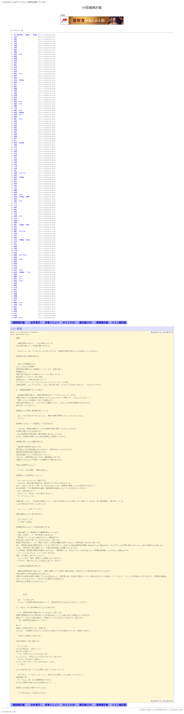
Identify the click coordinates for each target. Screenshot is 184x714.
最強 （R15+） (19, 278)
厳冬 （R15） (18, 119)
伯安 (15, 188)
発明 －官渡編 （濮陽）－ (23, 196)
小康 (15, 250)
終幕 (15, 315)
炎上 (15, 140)
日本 (15, 218)
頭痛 (15, 129)
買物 (15, 52)
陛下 (15, 300)
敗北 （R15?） (19, 270)
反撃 (15, 298)
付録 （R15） (18, 317)
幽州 (15, 99)
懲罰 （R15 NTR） (20, 231)
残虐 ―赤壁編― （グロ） (23, 272)
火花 (15, 287)
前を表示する (156, 332)
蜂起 (15, 82)
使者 (15, 253)
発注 (15, 235)
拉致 (15, 37)
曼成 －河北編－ (19, 177)
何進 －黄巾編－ (19, 80)
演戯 (15, 274)
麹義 (15, 190)
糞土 (15, 65)
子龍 (15, 108)
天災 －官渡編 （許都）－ (23, 240)
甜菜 (15, 248)
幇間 (15, 41)
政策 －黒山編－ (19, 142)
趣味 (15, 199)
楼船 (15, 309)
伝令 (15, 147)
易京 (15, 181)
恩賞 (15, 155)
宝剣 (15, 71)
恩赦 (15, 76)
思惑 (15, 263)
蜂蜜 (15, 246)
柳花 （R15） (18, 101)
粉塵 (15, 294)
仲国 (15, 162)
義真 (15, 86)
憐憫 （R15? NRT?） (21, 255)
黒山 (15, 171)
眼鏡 (15, 220)
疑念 (15, 289)
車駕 (15, 145)
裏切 (15, 227)
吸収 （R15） (18, 201)
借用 (15, 121)
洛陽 (15, 136)
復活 (15, 127)
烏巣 (15, 257)
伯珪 (15, 69)
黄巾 (15, 84)
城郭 (15, 39)
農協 (15, 56)
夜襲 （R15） (18, 216)
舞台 (15, 307)
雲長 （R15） (18, 73)
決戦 (15, 47)
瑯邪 (15, 183)
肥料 (15, 63)
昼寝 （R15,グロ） (20, 173)
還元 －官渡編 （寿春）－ (23, 224)
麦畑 (15, 78)
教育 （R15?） (19, 194)
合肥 (15, 268)
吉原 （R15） (18, 114)
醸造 (15, 50)
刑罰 (15, 91)
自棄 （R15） (18, 304)
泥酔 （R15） (18, 110)
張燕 (15, 175)
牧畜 (15, 192)
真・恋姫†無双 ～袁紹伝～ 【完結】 (26, 34)
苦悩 (15, 168)
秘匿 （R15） (18, 104)
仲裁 (15, 60)
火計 (15, 313)
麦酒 (15, 160)
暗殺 (15, 285)
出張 (15, 214)
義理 (15, 261)
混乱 (15, 132)
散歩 (15, 229)
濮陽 (15, 222)
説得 (15, 97)
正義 (15, 233)
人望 (15, 149)
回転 (15, 209)
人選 (15, 166)
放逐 (15, 237)
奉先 (15, 158)
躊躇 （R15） (18, 276)
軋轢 (15, 58)
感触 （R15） (18, 302)
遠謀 (15, 283)
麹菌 (15, 106)
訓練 (15, 45)
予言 (15, 203)
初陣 (15, 93)
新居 (15, 151)
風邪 (15, 212)
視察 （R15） (18, 54)
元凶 (15, 123)
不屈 (15, 153)
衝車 (15, 207)
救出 (15, 138)
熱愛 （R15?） (19, 259)
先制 (15, 266)
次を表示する (168, 332)
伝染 (15, 291)
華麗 (15, 296)
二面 (15, 205)
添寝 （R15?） (19, 281)
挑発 (15, 125)
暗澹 (15, 311)
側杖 (15, 179)
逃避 (15, 134)
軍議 (15, 88)
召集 (15, 164)
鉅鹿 (15, 95)
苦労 (15, 242)
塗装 (15, 117)
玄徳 (15, 67)
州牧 (15, 186)
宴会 (15, 43)
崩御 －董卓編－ (19, 112)
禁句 (15, 244)
